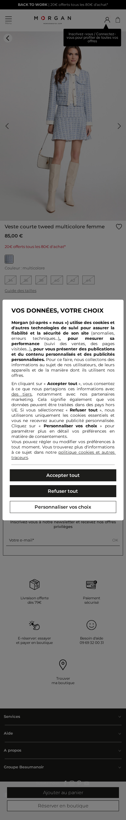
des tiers (21, 394)
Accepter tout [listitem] (63, 475)
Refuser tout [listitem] (63, 491)
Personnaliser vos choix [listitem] (63, 507)
